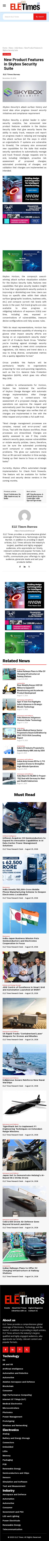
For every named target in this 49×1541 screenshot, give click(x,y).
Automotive (21, 669)
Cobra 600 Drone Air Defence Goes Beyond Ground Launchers (21, 1222)
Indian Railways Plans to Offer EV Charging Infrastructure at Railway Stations (31, 674)
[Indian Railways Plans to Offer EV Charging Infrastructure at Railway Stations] (9, 674)
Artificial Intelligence (9, 836)
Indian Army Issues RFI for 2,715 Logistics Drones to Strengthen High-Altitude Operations (31, 764)
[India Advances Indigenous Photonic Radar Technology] (9, 719)
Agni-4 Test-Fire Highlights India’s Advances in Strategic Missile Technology (29, 704)
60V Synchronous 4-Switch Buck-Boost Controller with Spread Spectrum (35, 497)
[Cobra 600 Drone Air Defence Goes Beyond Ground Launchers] (24, 1201)
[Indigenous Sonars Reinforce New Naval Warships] (24, 1059)
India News (19, 48)
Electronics (6, 887)
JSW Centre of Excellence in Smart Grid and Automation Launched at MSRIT (24, 988)
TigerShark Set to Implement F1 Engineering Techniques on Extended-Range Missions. (23, 1129)
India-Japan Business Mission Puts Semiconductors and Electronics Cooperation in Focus (21, 941)
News (11, 48)
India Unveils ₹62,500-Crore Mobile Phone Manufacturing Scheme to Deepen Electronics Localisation (24, 892)
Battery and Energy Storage (12, 985)
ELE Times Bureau (11, 74)
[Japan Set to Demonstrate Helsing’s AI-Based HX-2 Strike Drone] (24, 1154)
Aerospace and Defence (25, 700)
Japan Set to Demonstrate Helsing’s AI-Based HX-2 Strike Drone (24, 1176)
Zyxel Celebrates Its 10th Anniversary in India (12, 496)
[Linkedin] (24, 566)
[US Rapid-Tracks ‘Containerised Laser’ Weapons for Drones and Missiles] (24, 1013)
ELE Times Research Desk (13, 849)
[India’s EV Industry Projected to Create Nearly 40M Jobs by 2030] (9, 749)
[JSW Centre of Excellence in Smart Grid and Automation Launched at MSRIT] (24, 967)
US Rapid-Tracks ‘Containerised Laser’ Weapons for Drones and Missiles (23, 1034)
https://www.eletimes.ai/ (24, 531)
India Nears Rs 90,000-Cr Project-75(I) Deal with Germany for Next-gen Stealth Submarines (31, 778)
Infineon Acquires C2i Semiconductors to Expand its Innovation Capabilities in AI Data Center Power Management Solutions (24, 842)
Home (5, 48)
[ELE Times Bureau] (24, 516)
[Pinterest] (19, 1350)
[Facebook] (20, 566)
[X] (29, 566)
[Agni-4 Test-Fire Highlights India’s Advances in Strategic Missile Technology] (9, 704)
